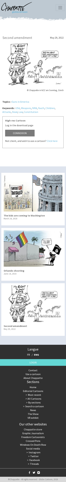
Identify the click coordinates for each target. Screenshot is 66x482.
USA (18, 108)
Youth (41, 108)
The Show (33, 414)
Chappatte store (33, 429)
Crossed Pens (33, 440)
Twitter (34, 456)
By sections (34, 402)
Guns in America (20, 101)
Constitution (31, 111)
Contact (33, 370)
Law (21, 111)
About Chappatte (33, 378)
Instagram (34, 452)
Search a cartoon (34, 406)
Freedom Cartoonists (33, 437)
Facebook (34, 460)
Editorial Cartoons (33, 391)
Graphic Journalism (33, 433)
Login (33, 362)
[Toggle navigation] (60, 7)
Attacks (6, 111)
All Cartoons (34, 398)
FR (28, 354)
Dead (14, 111)
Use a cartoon (33, 374)
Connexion (20, 133)
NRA (34, 108)
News (33, 410)
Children (50, 108)
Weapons (26, 108)
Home (33, 387)
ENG (36, 354)
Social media (33, 448)
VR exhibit (33, 417)
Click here (52, 140)
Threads (34, 463)
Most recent (34, 394)
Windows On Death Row (33, 444)
